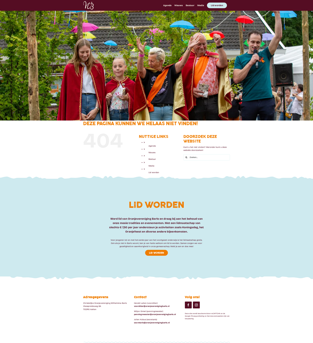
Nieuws (152, 152)
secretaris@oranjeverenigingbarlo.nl (152, 322)
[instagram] (196, 305)
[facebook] (188, 305)
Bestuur (152, 159)
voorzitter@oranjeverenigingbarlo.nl (151, 306)
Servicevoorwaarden (215, 316)
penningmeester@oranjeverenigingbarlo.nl (155, 314)
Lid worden (154, 172)
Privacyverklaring (197, 316)
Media (151, 166)
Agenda (152, 146)
